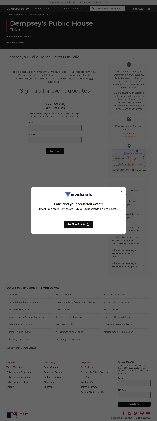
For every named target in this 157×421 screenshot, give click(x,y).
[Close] (122, 191)
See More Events (76, 224)
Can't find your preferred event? (78, 204)
